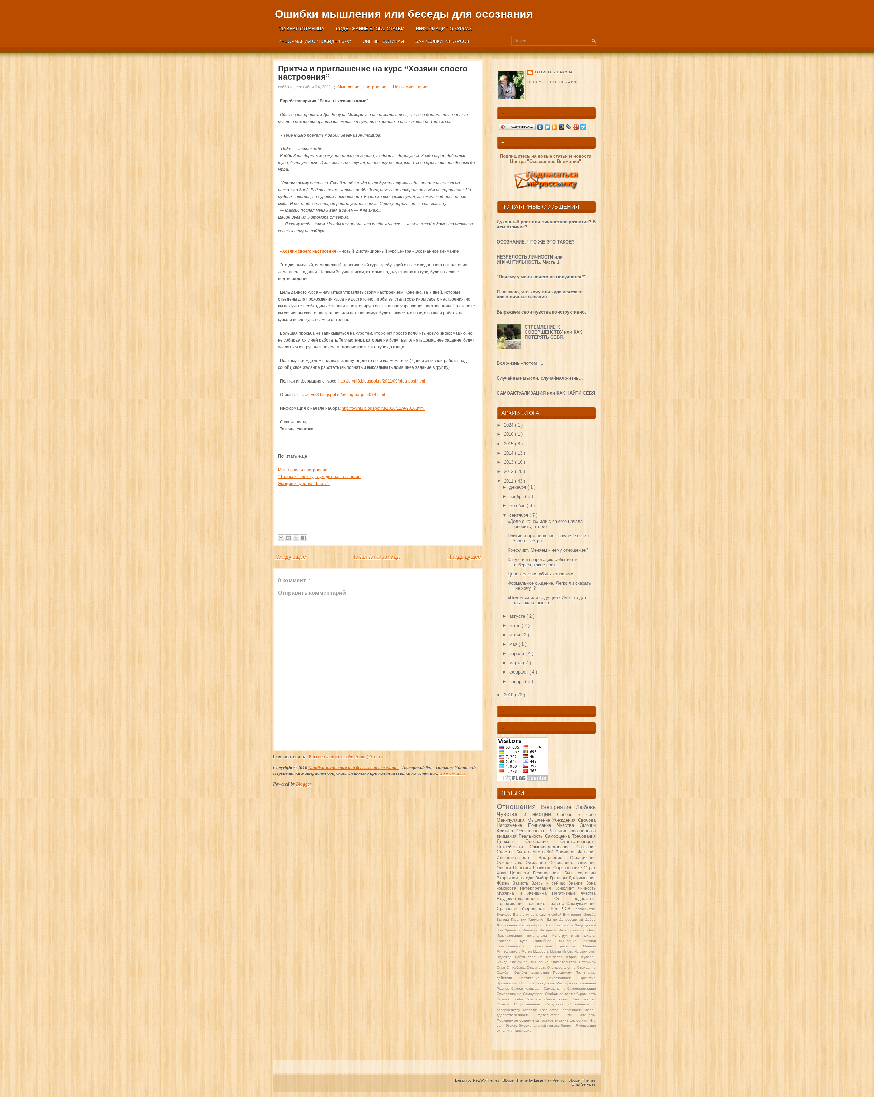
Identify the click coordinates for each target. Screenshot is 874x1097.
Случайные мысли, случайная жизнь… (540, 378)
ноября (517, 496)
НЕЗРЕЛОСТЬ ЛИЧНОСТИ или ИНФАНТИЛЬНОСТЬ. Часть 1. (530, 259)
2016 (509, 434)
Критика (506, 830)
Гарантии (519, 919)
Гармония (537, 919)
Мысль (568, 951)
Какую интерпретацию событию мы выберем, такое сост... (544, 562)
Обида (503, 962)
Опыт (502, 967)
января (517, 681)
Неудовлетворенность (525, 898)
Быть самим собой (536, 852)
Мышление (349, 87)
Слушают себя (511, 999)
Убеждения (565, 820)
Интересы (549, 930)
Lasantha (542, 1080)
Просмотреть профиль (553, 82)
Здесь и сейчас (550, 883)
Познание (536, 903)
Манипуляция (512, 820)
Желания (587, 852)
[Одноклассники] (554, 127)
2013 (509, 462)
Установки (587, 1015)
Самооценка (558, 836)
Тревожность (572, 1010)
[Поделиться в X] (296, 537)
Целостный (580, 1020)
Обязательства (565, 962)
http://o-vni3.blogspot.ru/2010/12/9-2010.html (383, 408)
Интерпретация (537, 888)
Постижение (533, 978)
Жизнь (505, 883)
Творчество (550, 1010)
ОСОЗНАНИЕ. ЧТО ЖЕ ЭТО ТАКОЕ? (536, 242)
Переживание (511, 903)
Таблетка (531, 1010)
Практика (523, 867)
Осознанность (532, 830)
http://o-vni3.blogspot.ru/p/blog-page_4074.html (341, 394)
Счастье (506, 852)
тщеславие (522, 1030)
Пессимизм (564, 972)
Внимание (567, 852)
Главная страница (301, 28)
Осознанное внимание (572, 862)
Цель (555, 908)
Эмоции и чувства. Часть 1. (304, 483)
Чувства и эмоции (526, 814)
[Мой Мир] (561, 127)
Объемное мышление (530, 962)
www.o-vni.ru (452, 773)
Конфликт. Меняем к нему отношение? (548, 550)
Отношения (519, 806)
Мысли (556, 951)
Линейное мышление (559, 941)
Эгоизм (512, 1025)
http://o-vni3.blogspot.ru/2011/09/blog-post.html (381, 381)
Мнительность (509, 951)
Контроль (508, 941)
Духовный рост (532, 925)
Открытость (537, 967)
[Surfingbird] (583, 127)
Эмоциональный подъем (539, 1025)
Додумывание (582, 878)
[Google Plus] (576, 127)
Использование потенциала (524, 936)
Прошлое (528, 983)
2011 (509, 481)
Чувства (568, 825)
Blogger (303, 784)
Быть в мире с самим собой (538, 914)
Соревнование (568, 867)
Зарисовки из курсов (442, 41)
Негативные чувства (574, 893)
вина (501, 1030)
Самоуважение (581, 903)
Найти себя (526, 957)
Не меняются (551, 957)
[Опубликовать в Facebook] (303, 537)
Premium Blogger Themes (574, 1080)
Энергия (568, 1025)
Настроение (375, 87)
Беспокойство (584, 909)
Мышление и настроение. (303, 470)
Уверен (590, 1010)
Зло (501, 930)
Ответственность (578, 841)
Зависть (522, 883)
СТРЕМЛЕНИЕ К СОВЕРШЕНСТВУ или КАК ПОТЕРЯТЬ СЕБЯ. (553, 332)
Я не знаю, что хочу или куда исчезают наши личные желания (540, 294)
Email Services (583, 1084)
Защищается (585, 925)
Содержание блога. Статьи (370, 28)
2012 (509, 471)
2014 (509, 453)
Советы (505, 1004)
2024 (509, 425)
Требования (584, 836)
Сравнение (509, 908)
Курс (527, 941)
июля (515, 625)
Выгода (504, 919)
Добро (590, 919)
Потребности (513, 846)
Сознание (586, 846)
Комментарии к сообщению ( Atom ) (346, 756)
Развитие (543, 867)
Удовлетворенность (517, 1015)
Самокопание (555, 988)
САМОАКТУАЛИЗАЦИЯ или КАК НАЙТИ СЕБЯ (546, 393)
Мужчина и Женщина (524, 893)
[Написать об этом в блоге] (288, 537)
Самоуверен (534, 994)
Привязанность (563, 978)
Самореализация (581, 988)
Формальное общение (516, 1020)
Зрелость (513, 930)
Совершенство (584, 999)
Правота (557, 903)
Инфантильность (517, 857)
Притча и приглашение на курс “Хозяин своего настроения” (373, 72)
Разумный (547, 983)
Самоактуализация (527, 988)
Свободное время (560, 994)
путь (509, 1030)
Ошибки (505, 972)
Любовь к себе (576, 814)
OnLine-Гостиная (383, 41)
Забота (568, 925)
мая (514, 644)
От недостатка (575, 898)
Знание (577, 883)
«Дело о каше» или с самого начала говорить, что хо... (545, 524)
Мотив (527, 951)
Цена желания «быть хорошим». (541, 574)
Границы (559, 878)
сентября (519, 515)
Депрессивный (572, 919)
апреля (517, 653)
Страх (590, 867)
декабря (518, 487)
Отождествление (562, 967)
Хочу (503, 873)
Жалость (554, 925)
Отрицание (586, 967)
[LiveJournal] (569, 127)
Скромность (586, 994)
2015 (509, 443)
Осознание (542, 841)
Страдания (556, 1004)
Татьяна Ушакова (553, 72)
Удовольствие (552, 1015)
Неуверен (588, 957)
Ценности (521, 873)
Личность (587, 888)
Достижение (508, 925)
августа (517, 616)
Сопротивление (529, 1004)
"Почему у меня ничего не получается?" (541, 276)
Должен (511, 841)
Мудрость (541, 951)
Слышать (535, 999)
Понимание (542, 825)
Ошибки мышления (533, 972)
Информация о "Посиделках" (314, 41)
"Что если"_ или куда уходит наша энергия (319, 476)
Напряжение (512, 825)
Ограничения (583, 857)
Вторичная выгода (516, 878)
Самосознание (510, 994)
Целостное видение (552, 1020)
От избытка (517, 967)
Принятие (588, 978)
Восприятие (558, 807)
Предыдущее (464, 557)
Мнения (589, 946)
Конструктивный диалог (574, 936)
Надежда (506, 957)
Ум (573, 1015)
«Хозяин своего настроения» (308, 251)
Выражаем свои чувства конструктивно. (541, 312)
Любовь (586, 807)
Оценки (505, 867)
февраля (519, 672)
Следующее (290, 557)
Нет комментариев (411, 87)
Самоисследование (553, 846)
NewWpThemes (487, 1080)
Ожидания (537, 862)
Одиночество (511, 862)
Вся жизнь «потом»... (520, 363)
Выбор (542, 878)
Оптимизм (587, 962)
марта (516, 662)
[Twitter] (547, 127)
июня (515, 634)
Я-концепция (585, 1025)
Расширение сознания (576, 983)
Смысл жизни (558, 999)
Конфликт (566, 888)
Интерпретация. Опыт (577, 930)
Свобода (587, 820)
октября (518, 505)
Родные (504, 988)
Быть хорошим (580, 873)
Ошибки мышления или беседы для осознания (404, 14)
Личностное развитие (557, 946)
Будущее (505, 914)
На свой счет (585, 951)
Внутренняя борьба (579, 914)
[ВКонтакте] (540, 127)
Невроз (572, 957)
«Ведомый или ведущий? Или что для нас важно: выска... (547, 600)
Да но (553, 919)
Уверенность (535, 908)
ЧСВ (567, 908)
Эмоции (588, 825)
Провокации (508, 983)
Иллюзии (531, 930)
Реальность (532, 836)
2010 (509, 694)
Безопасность (548, 873)
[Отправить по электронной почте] (281, 537)
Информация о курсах (444, 28)
